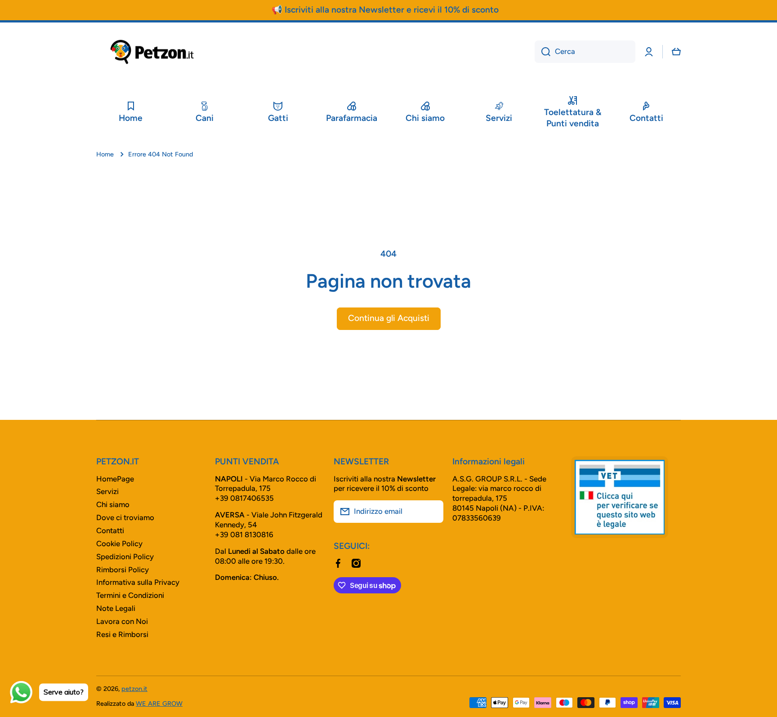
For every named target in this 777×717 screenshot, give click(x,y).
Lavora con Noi (122, 621)
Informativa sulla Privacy (137, 582)
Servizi (107, 491)
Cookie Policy (119, 543)
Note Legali (115, 608)
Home (105, 154)
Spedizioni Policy (125, 556)
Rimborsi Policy (122, 569)
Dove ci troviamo (125, 517)
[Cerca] (542, 51)
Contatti (110, 530)
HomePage (115, 478)
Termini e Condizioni (130, 595)
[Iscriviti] (432, 511)
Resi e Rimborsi (122, 634)
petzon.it (134, 689)
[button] (676, 51)
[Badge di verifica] (619, 497)
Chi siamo (113, 504)
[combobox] (585, 51)
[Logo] (152, 51)
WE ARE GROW (159, 703)
